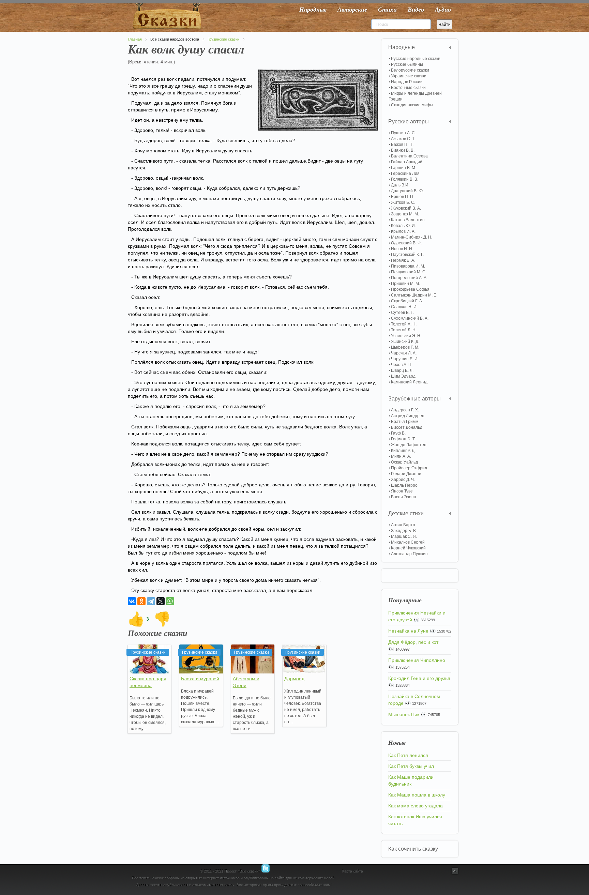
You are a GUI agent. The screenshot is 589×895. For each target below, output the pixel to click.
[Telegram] (151, 601)
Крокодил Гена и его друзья (419, 678)
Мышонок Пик (403, 714)
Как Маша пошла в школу (416, 795)
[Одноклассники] (141, 601)
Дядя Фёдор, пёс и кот (413, 642)
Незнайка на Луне (408, 631)
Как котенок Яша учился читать (415, 820)
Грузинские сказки (223, 39)
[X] (160, 601)
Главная (135, 39)
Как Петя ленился (408, 755)
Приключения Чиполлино (416, 660)
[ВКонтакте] (132, 601)
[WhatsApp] (170, 601)
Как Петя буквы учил (411, 766)
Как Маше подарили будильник (411, 780)
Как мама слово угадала (415, 805)
